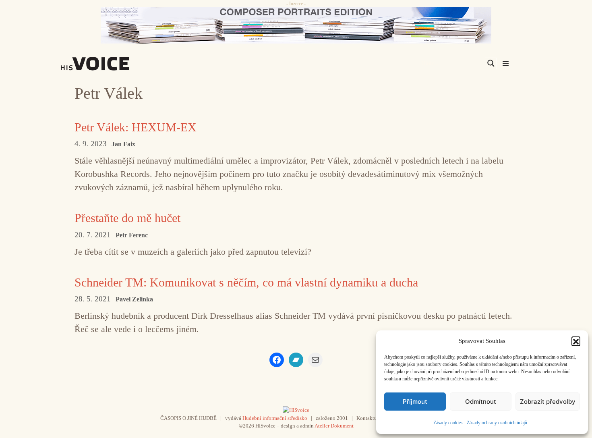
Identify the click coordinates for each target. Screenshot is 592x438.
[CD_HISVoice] (296, 25)
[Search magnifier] (491, 63)
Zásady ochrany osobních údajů (497, 423)
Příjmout (415, 401)
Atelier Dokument (334, 426)
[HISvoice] (113, 64)
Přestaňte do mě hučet (127, 217)
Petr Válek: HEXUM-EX (136, 127)
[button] (576, 341)
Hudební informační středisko (274, 418)
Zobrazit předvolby (547, 401)
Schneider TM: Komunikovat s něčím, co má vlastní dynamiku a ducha (246, 282)
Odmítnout (480, 401)
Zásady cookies (448, 423)
